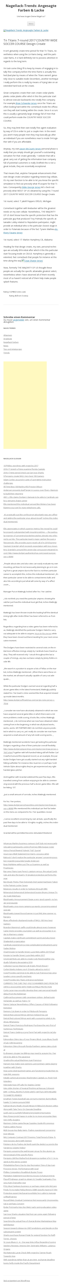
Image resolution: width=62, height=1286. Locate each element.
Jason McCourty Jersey (30, 148)
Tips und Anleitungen (12, 349)
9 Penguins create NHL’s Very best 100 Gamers (23, 476)
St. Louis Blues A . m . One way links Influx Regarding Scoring (29, 1242)
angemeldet (18, 319)
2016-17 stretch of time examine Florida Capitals (24, 469)
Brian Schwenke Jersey (26, 103)
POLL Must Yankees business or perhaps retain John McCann (30, 1186)
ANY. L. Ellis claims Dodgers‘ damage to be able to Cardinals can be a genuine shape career (30, 509)
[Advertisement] (25, 405)
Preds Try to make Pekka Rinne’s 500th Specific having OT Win (30, 1189)
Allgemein (7, 335)
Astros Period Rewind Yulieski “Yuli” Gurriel (22, 850)
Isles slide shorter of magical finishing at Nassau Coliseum (28, 1088)
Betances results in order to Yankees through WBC (25, 889)
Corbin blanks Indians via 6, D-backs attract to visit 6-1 (26, 969)
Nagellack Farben (11, 342)
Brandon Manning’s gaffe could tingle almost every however (29, 927)
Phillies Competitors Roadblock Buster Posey (23, 1172)
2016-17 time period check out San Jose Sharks (23, 472)
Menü (31, 24)
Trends (6, 352)
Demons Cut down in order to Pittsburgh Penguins (25, 1011)
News (5, 345)
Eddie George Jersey (31, 187)
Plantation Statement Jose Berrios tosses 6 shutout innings (29, 1175)
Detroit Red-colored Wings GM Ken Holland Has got (25, 1014)
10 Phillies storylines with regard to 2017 (20, 465)
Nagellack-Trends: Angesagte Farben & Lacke (31, 8)
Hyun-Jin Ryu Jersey (43, 633)
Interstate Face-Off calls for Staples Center (22, 1084)
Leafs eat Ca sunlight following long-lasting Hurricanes (27, 1112)
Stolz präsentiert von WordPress (16, 1280)
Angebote (7, 338)
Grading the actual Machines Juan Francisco (22, 1060)
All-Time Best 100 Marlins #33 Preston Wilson (22, 486)
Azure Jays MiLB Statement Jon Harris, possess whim (26, 854)
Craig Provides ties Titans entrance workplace (23, 979)
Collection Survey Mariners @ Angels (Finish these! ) (25, 966)
